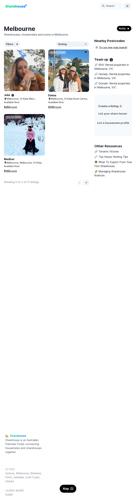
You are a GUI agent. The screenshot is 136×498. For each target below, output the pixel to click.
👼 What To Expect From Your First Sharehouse (113, 164)
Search (110, 5)
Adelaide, (20, 477)
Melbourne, (23, 473)
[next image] (39, 73)
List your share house (112, 113)
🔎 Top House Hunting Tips (111, 156)
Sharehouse (12, 440)
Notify (122, 28)
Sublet (9, 494)
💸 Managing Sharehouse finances (110, 173)
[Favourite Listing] (41, 52)
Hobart (9, 481)
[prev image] (10, 73)
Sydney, (10, 473)
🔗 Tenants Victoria (106, 151)
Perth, (9, 477)
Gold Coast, (33, 477)
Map (66, 488)
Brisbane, (36, 473)
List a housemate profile (113, 123)
